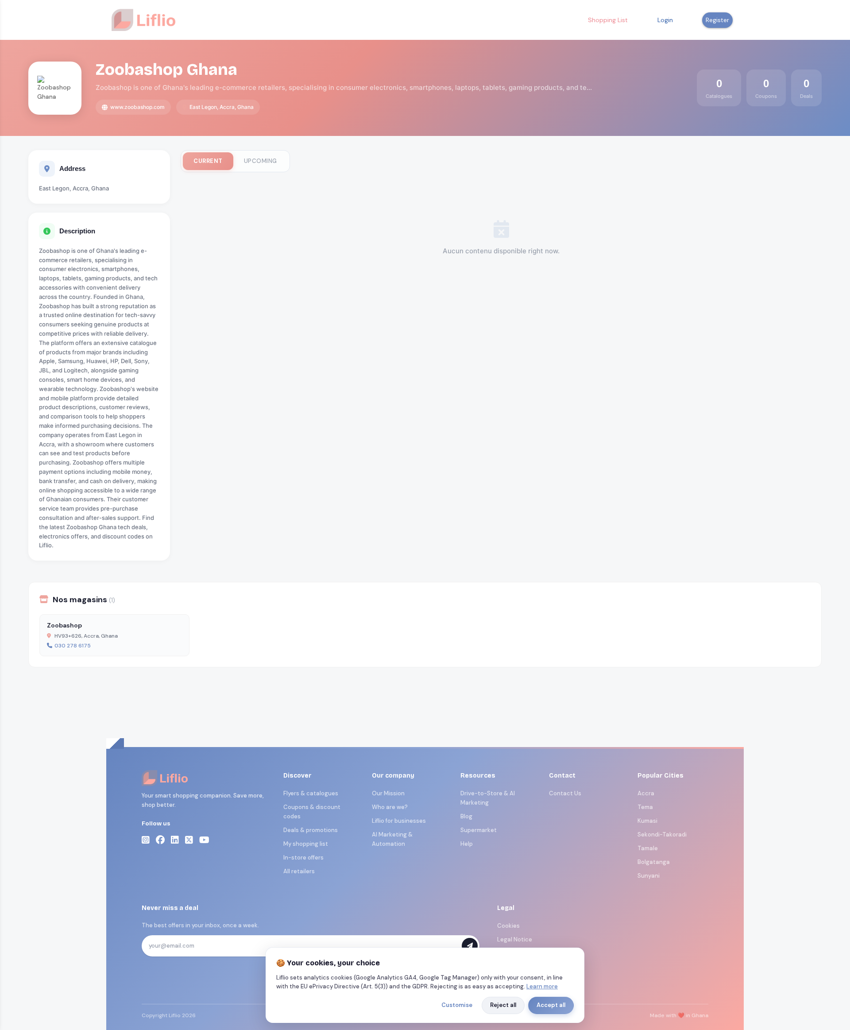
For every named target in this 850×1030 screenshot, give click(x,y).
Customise (456, 1005)
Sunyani (649, 875)
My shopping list (305, 844)
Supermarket (478, 830)
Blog (466, 816)
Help (466, 844)
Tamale (648, 848)
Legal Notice (514, 939)
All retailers (299, 871)
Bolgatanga (654, 862)
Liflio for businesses (399, 821)
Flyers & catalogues (310, 793)
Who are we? (390, 807)
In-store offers (303, 857)
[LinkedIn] (175, 840)
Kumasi (647, 821)
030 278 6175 (72, 645)
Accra (646, 793)
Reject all (503, 1005)
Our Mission (388, 793)
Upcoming (260, 161)
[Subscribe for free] (470, 946)
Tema (645, 807)
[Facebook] (160, 840)
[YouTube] (204, 840)
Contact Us (565, 793)
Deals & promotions (310, 830)
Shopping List (608, 20)
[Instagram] (146, 840)
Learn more (542, 986)
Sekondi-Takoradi (662, 834)
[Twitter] (189, 840)
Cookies (508, 925)
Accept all (551, 1005)
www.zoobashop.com (137, 107)
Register (717, 20)
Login (665, 20)
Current (208, 161)
